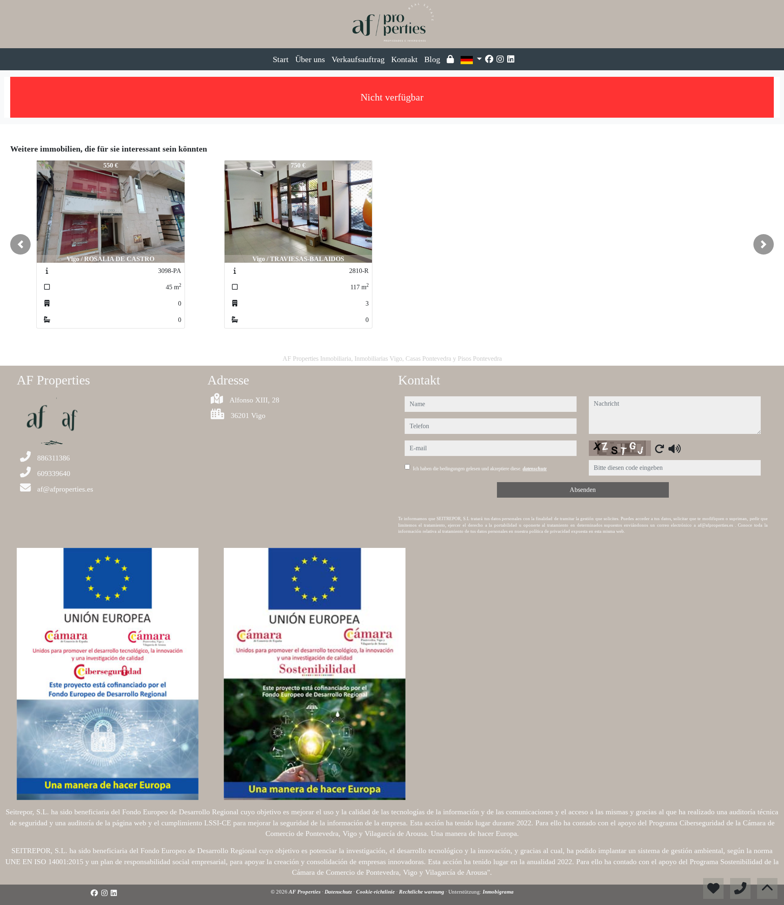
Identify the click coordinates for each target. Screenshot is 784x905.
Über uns (310, 59)
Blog (432, 59)
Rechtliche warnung (422, 892)
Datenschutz (339, 892)
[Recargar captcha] (659, 448)
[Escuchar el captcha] (674, 448)
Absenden (583, 489)
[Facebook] (489, 59)
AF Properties (305, 892)
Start (281, 59)
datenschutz (535, 468)
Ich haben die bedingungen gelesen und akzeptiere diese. (480, 468)
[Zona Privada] (450, 59)
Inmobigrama (498, 892)
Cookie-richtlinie (376, 892)
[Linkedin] (510, 59)
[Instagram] (500, 59)
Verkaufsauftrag (358, 59)
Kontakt (404, 59)
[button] (20, 244)
